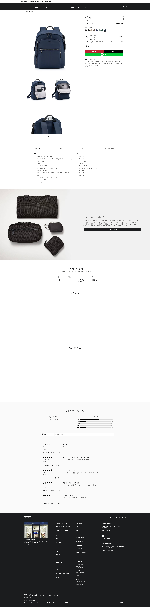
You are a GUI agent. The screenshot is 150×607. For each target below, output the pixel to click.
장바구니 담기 (94, 51)
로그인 (57, 538)
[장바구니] (129, 6)
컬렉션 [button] (72, 7)
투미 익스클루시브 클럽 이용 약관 (62, 530)
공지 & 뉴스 (58, 569)
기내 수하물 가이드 (80, 541)
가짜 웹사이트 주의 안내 (81, 552)
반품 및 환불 (78, 530)
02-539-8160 (81, 572)
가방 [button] (61, 7)
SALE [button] (31, 7)
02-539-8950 (82, 581)
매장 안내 (35, 547)
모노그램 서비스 (59, 562)
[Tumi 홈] (23, 6)
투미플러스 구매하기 (112, 229)
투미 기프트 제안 (59, 565)
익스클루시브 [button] (79, 7)
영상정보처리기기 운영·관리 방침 (62, 573)
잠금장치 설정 (79, 548)
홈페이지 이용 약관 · (51, 602)
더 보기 (86, 66)
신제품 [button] (36, 7)
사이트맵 (66, 602)
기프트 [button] (86, 7)
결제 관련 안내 (79, 533)
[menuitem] (31, 6)
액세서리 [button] (66, 7)
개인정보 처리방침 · (60, 602)
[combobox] (47, 434)
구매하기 (113, 51)
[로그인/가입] (126, 6)
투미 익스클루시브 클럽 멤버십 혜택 (63, 526)
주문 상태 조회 (59, 542)
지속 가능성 (58, 558)
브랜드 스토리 (58, 551)
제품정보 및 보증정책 (80, 537)
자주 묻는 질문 (79, 545)
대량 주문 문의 (79, 556)
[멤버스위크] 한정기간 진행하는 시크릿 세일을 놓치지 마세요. (36, 1)
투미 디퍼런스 (58, 554)
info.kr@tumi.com (83, 584)
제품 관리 (84, 148)
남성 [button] (41, 7)
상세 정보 (60, 148)
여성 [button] (46, 7)
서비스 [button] (91, 7)
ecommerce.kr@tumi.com (85, 575)
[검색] (120, 6)
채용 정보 (58, 577)
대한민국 (124, 602)
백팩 (27, 11)
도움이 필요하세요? (110, 148)
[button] (95, 419)
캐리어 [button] (50, 7)
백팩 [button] (56, 7)
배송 (77, 526)
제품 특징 (37, 148)
